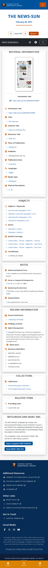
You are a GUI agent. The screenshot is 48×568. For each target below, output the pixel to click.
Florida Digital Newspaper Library (19, 389)
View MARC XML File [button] (15, 449)
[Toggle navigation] (43, 4)
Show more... (15, 345)
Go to (33, 33)
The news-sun (13, 121)
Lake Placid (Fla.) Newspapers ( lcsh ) (20, 217)
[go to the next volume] (25, 33)
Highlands (29, 241)
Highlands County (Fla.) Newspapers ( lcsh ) (22, 214)
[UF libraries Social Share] (30, 42)
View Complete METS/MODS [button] (18, 443)
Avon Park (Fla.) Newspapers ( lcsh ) (19, 210)
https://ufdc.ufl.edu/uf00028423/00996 (22, 113)
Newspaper (13, 181)
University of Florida (16, 319)
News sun (12, 138)
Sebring (37, 241)
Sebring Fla (12, 147)
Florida (21, 241)
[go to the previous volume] (11, 33)
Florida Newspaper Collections (18, 386)
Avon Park (37, 247)
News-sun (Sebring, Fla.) (17, 130)
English (11, 172)
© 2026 (24, 559)
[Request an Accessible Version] (36, 42)
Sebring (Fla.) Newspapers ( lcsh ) (18, 220)
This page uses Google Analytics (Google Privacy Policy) (24, 549)
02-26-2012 (12, 164)
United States (13, 241)
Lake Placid (38, 244)
